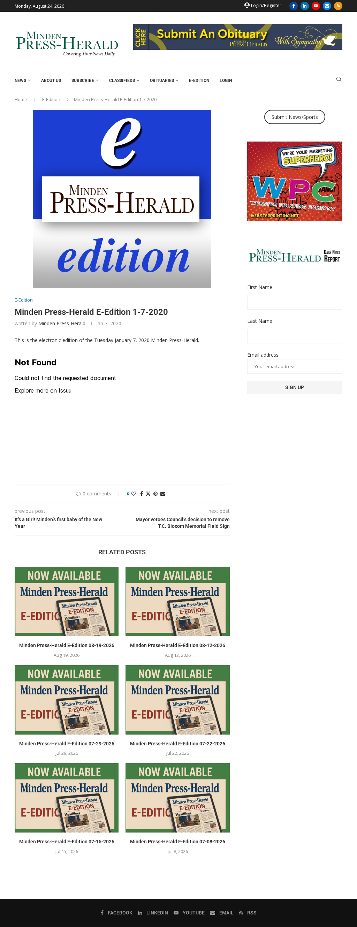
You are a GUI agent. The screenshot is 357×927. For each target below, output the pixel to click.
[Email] (327, 6)
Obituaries (162, 80)
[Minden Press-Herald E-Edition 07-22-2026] (177, 700)
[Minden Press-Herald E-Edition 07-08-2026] (177, 798)
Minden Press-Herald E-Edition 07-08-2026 (177, 841)
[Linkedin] (305, 6)
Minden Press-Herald (61, 323)
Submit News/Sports (295, 117)
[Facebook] (293, 6)
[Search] (338, 80)
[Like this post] (133, 493)
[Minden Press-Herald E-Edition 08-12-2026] (177, 601)
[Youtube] (316, 6)
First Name (259, 287)
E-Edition (199, 80)
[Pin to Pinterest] (155, 493)
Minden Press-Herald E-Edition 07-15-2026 (66, 841)
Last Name (259, 321)
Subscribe (82, 80)
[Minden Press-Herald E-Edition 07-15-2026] (67, 798)
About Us (51, 80)
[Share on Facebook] (141, 493)
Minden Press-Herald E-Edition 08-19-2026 (66, 645)
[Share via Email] (162, 493)
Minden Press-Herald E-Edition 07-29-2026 (66, 743)
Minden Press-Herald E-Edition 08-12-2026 (177, 645)
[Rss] (338, 6)
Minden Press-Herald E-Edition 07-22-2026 (177, 743)
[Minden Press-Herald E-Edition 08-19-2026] (67, 601)
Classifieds (122, 80)
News (20, 80)
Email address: (263, 354)
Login (226, 80)
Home (21, 99)
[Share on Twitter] (148, 493)
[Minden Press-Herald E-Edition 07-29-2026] (67, 700)
